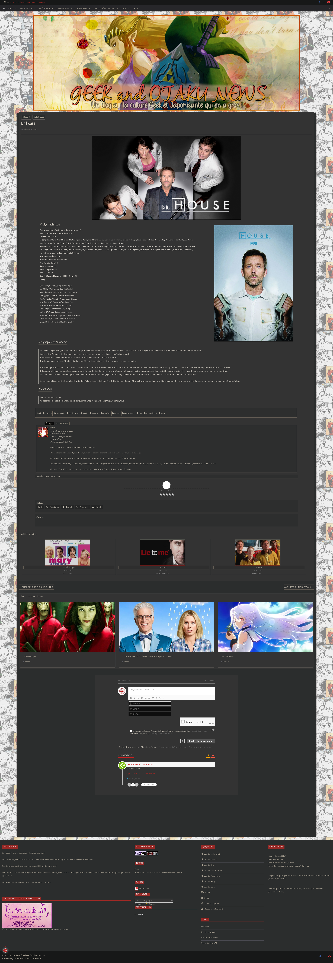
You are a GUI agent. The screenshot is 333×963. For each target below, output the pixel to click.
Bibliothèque (26, 8)
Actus (10, 8)
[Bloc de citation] (153, 697)
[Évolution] (257, 552)
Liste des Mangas (210, 882)
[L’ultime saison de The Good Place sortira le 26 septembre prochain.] (166, 604)
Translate (152, 904)
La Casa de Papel (29, 656)
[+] (167, 698)
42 (135, 8)
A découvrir (82, 8)
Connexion (211, 681)
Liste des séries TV (210, 860)
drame (117, 413)
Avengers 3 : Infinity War (297, 587)
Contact (206, 898)
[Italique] (134, 697)
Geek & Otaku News (199, 731)
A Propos (206, 892)
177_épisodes (151, 413)
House (85, 413)
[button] (14, 8)
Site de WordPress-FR (209, 943)
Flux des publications (208, 932)
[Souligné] (138, 697)
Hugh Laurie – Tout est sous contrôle (140, 774)
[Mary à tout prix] (67, 552)
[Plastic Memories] (265, 604)
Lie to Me (163, 567)
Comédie (106, 413)
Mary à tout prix (69, 567)
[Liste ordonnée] (145, 697)
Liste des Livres (209, 887)
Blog (125, 8)
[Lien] (160, 697)
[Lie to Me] (162, 552)
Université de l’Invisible (105, 8)
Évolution (259, 567)
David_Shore (129, 413)
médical (95, 413)
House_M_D (73, 413)
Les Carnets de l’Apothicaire (19, 2)
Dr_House (60, 413)
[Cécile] (43, 429)
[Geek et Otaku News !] (4, 8)
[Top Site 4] (138, 869)
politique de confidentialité (162, 734)
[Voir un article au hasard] (329, 8)
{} (163, 698)
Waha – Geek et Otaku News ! (140, 765)
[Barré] (142, 697)
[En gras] (131, 697)
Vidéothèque (45, 8)
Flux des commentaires (209, 938)
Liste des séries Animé (212, 854)
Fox (140, 413)
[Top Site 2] (135, 869)
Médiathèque (64, 8)
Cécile (35, 129)
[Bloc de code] (156, 697)
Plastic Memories (227, 656)
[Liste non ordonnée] (149, 697)
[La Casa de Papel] (67, 604)
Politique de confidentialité (213, 909)
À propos (49, 424)
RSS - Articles (143, 888)
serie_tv (48, 413)
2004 (163, 413)
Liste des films (209, 865)
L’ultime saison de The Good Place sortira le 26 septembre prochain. (147, 656)
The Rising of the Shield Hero (37, 587)
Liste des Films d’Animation (213, 871)
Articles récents (62, 424)
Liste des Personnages (212, 876)
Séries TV (26, 117)
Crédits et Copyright (211, 904)
